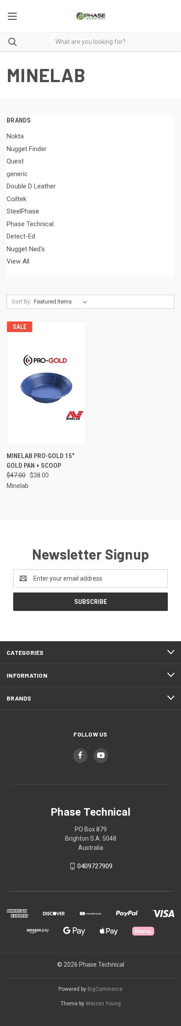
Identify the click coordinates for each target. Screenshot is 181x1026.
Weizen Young (103, 1004)
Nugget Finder (27, 149)
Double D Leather (31, 186)
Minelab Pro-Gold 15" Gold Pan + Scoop (40, 461)
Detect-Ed (21, 236)
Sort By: (21, 301)
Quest (15, 161)
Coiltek (16, 199)
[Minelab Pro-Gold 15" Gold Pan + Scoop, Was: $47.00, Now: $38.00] (46, 383)
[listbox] (62, 301)
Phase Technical (30, 224)
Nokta (15, 136)
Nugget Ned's (26, 249)
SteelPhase (23, 211)
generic (17, 174)
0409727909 (94, 866)
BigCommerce (105, 989)
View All (18, 261)
